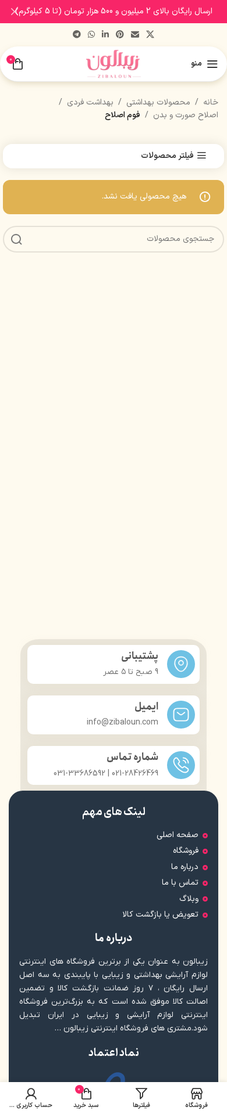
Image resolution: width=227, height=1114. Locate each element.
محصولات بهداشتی (158, 102)
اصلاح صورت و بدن (185, 115)
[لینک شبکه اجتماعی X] (150, 35)
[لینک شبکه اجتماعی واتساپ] (91, 35)
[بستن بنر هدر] (14, 11)
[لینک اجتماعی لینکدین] (105, 35)
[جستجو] (16, 239)
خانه (210, 102)
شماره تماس (132, 757)
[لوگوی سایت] (114, 63)
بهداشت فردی (90, 102)
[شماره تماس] (181, 765)
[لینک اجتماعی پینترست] (119, 35)
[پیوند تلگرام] (76, 35)
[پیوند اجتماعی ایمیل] (135, 35)
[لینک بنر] (131, 11)
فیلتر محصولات (167, 156)
